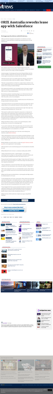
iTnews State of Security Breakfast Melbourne (46, 235)
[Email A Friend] (32, 31)
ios (13, 217)
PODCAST (38, 10)
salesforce (16, 217)
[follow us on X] (2, 3)
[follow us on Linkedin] (1, 3)
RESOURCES (32, 10)
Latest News (3, 1)
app (8, 217)
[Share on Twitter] (24, 31)
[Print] (33, 31)
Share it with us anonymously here (19, 204)
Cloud (14, 19)
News (5, 19)
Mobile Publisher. (12, 133)
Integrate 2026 (45, 224)
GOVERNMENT (7, 10)
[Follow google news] (30, 33)
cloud (10, 217)
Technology (10, 19)
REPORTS (26, 10)
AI (15, 10)
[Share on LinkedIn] (28, 31)
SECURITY (12, 10)
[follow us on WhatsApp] (7, 3)
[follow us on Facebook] (3, 3)
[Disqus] (18, 307)
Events (38, 221)
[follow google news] (5, 3)
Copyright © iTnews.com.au (4, 214)
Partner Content (6, 221)
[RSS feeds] (8, 3)
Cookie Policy (37, 391)
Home (2, 19)
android (5, 217)
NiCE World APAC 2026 (46, 230)
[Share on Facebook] (26, 31)
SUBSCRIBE (49, 10)
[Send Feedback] (30, 31)
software (20, 217)
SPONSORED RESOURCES (25, 221)
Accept (49, 390)
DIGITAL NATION (20, 10)
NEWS (1, 10)
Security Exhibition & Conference (46, 228)
